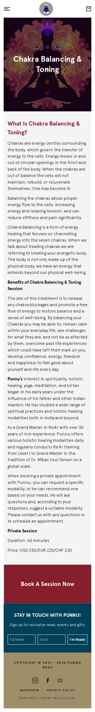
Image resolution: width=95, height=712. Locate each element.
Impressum (29, 690)
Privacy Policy (61, 690)
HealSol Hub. (64, 698)
